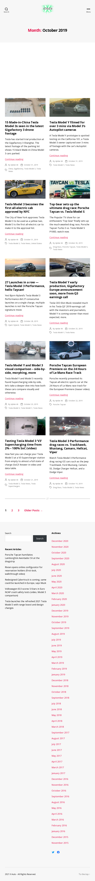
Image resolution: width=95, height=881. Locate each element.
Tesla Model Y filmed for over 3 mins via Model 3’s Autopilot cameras (67, 126)
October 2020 (59, 552)
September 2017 (60, 732)
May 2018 (56, 715)
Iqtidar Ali (14, 165)
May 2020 (56, 581)
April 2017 (57, 761)
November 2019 (60, 616)
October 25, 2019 (76, 328)
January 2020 (58, 604)
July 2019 (56, 639)
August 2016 (58, 802)
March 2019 (58, 662)
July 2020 (56, 570)
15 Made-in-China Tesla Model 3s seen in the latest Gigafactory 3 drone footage (24, 127)
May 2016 (56, 808)
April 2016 (57, 813)
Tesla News (70, 165)
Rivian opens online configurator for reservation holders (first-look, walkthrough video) (23, 570)
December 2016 (60, 778)
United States (36, 243)
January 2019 (58, 674)
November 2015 (60, 842)
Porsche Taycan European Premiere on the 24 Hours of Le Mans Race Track (67, 369)
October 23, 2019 (31, 404)
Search (8, 533)
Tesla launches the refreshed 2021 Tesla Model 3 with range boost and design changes (25, 604)
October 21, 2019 (31, 480)
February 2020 (59, 599)
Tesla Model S (82, 247)
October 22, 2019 (76, 400)
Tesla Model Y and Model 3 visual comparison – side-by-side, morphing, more (25, 369)
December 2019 (60, 610)
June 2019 (57, 645)
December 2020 (60, 540)
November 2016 (60, 784)
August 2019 (58, 633)
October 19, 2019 (76, 483)
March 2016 (58, 819)
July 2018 (56, 703)
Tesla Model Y (58, 165)
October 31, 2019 (31, 165)
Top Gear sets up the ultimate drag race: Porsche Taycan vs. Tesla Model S (69, 208)
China (10, 168)
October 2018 (59, 691)
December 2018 (60, 680)
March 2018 (58, 726)
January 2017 (58, 773)
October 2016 (59, 790)
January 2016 (58, 831)
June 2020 (57, 575)
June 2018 (57, 709)
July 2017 (56, 744)
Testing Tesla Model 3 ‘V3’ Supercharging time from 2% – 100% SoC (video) (23, 444)
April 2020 (57, 587)
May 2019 (56, 651)
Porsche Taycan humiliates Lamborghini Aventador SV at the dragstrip (22, 558)
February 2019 (59, 668)
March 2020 (58, 593)
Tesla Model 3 (30, 168)
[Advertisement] (47, 71)
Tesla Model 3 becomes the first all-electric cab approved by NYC (24, 208)
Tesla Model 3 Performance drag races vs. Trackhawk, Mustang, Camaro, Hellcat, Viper (69, 446)
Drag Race (57, 247)
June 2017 (57, 749)
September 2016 (60, 796)
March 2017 (58, 767)
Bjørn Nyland (13, 325)
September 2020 (60, 558)
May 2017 (56, 755)
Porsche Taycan (68, 247)
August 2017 (58, 738)
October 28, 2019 (31, 321)
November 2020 (60, 546)
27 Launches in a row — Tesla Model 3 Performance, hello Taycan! (25, 286)
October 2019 (59, 622)
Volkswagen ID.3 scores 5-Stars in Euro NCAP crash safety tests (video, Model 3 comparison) (25, 592)
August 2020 (58, 564)
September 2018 (60, 697)
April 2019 (57, 657)
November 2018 (60, 686)
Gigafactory (18, 168)
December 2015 (60, 837)
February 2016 (59, 825)
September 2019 (60, 628)
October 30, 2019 (76, 243)
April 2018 (57, 720)
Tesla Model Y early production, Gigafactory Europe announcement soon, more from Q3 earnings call (66, 289)
